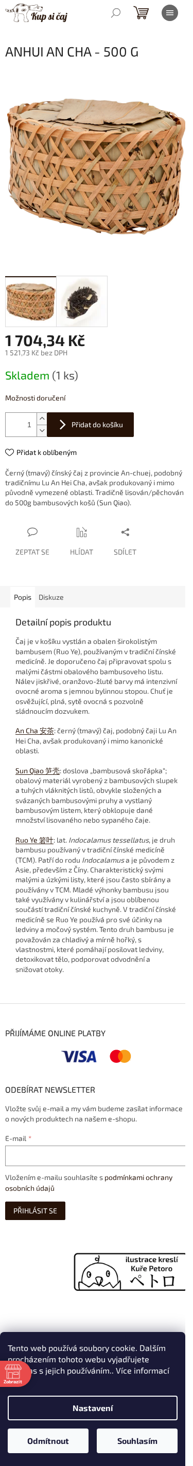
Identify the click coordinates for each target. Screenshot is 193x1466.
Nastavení (93, 1408)
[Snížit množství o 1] (42, 430)
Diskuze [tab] (51, 597)
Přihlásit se (35, 1210)
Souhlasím (137, 1440)
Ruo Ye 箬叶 (34, 839)
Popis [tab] (22, 597)
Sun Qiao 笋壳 (37, 770)
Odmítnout (48, 1440)
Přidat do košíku (97, 424)
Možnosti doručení (35, 397)
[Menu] (170, 13)
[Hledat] (116, 13)
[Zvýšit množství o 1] (42, 419)
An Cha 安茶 (34, 730)
